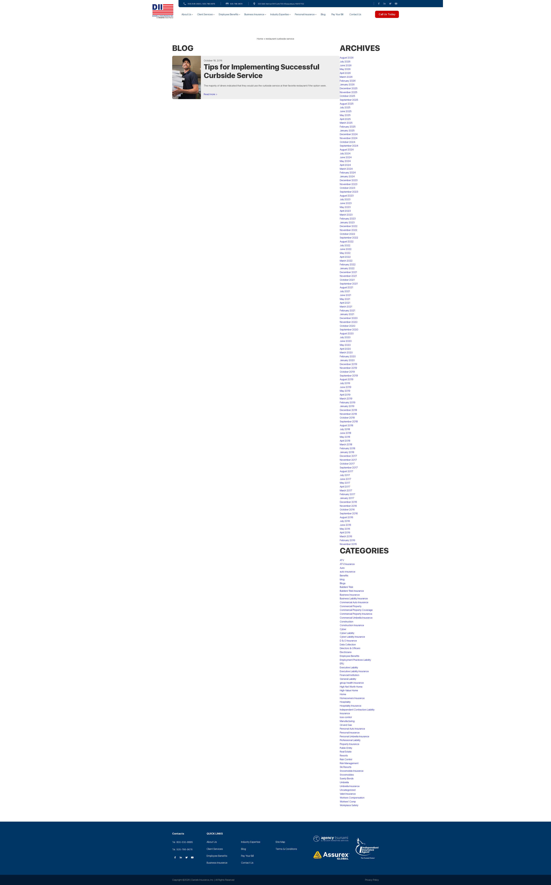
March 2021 (346, 306)
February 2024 (348, 172)
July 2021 (345, 291)
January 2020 (347, 360)
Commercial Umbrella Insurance (356, 617)
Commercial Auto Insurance (354, 602)
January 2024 (347, 176)
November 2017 (348, 459)
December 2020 (349, 318)
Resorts (344, 755)
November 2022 (348, 230)
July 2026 (345, 61)
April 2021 (345, 302)
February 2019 (347, 402)
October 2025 (347, 96)
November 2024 (348, 138)
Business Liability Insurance (354, 598)
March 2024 (346, 168)
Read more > (210, 94)
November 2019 (348, 367)
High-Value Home (349, 690)
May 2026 (345, 69)
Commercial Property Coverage (356, 610)
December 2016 (348, 502)
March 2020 (346, 352)
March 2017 (346, 490)
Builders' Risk (346, 587)
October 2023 (347, 187)
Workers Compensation (352, 797)
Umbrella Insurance (350, 786)
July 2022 (345, 245)
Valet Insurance (348, 793)
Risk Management (349, 763)
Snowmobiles (347, 774)
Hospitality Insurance (350, 705)
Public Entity (346, 747)
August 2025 (347, 103)
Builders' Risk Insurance (352, 590)
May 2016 (345, 528)
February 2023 (348, 218)
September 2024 (349, 145)
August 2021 (346, 287)
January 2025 (347, 130)
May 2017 (345, 482)
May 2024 (345, 161)
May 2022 (345, 253)
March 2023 (346, 214)
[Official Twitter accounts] (390, 3)
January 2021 (347, 314)
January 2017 (347, 498)
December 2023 (348, 180)
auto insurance (347, 571)
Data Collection (348, 644)
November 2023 (348, 184)
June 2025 (346, 111)
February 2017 (347, 494)
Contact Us (355, 14)
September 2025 (349, 99)
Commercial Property (350, 606)
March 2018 (346, 444)
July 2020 (345, 337)
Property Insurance (349, 744)
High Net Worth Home (351, 686)
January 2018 (347, 452)
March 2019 (346, 398)
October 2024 (347, 142)
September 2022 (349, 237)
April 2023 (345, 210)
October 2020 (347, 325)
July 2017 (345, 475)
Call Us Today (387, 14)
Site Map (280, 841)
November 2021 (348, 275)
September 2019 (349, 375)
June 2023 (346, 203)
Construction (346, 621)
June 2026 (346, 65)
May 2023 (345, 207)
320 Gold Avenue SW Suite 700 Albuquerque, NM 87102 (281, 4)
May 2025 (345, 115)
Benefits (344, 575)
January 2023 (347, 222)
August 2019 (346, 379)
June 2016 (345, 524)
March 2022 (346, 260)
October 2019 (347, 371)
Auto (342, 567)
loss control (346, 717)
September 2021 (349, 283)
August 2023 (347, 195)
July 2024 (345, 153)
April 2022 (345, 256)
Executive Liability (349, 667)
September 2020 (349, 329)
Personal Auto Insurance (352, 728)
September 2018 (349, 421)
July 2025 (345, 107)
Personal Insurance (305, 14)
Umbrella (344, 782)
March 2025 (346, 122)
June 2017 (345, 479)
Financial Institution (349, 675)
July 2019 (345, 383)
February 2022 (348, 264)
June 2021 (345, 295)
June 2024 (346, 157)
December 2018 (348, 410)
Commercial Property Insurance (356, 613)
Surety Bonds (347, 778)
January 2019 (347, 406)
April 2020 (345, 348)
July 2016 (345, 521)
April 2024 (345, 164)
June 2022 (346, 249)
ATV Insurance (347, 564)
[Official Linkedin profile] (384, 3)
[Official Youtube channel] (396, 3)
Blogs (343, 583)
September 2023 (349, 191)
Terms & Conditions (286, 848)
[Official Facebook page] (379, 3)
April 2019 (345, 394)
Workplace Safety (349, 805)
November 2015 (348, 544)
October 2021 (347, 279)
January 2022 (347, 268)
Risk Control (346, 759)
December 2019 (348, 364)
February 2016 (347, 540)
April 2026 (345, 73)
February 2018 (347, 448)
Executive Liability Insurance (354, 671)
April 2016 (345, 532)
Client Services (205, 14)
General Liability (348, 678)
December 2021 (348, 272)
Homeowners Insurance (352, 698)
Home (260, 38)
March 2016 (346, 536)
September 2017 (349, 467)
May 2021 (345, 299)
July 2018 (345, 429)
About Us (186, 14)
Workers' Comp (348, 801)
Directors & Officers (350, 648)
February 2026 (348, 80)
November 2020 (348, 322)
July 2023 (345, 199)
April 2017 (345, 486)
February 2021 (347, 310)
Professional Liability (350, 740)
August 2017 (346, 471)
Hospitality (345, 701)
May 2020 (345, 344)
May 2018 (345, 436)
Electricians (346, 652)
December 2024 (349, 134)
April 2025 (345, 119)
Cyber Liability (347, 633)
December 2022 (348, 226)
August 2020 (347, 333)
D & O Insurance (348, 640)
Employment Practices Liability (355, 659)
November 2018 (348, 413)
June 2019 (345, 387)
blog (342, 579)
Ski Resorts (345, 767)
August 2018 (346, 425)
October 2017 (347, 463)
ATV (342, 560)
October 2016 (347, 509)
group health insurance (352, 682)
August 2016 (346, 517)
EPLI (342, 663)
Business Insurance (254, 14)
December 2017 (348, 455)
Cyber (343, 629)
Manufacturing (347, 721)
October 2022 (347, 233)
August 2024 (347, 149)
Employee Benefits (228, 14)
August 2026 (347, 57)
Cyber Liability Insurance (352, 636)
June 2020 (346, 341)
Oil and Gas (346, 725)
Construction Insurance (352, 625)
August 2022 (347, 241)
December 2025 (348, 88)
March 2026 (346, 76)
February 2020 (348, 356)
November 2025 (348, 92)
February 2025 (348, 126)
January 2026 (347, 84)
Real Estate (346, 751)
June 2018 (345, 433)
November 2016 (348, 505)
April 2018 (345, 440)
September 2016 (349, 513)
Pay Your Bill (337, 14)
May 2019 (345, 390)
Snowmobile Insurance (351, 770)
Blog (323, 14)
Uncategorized (347, 789)
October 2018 (347, 417)
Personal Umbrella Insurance (354, 736)
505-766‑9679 (236, 4)
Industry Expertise (279, 14)
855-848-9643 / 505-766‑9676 (201, 4)
